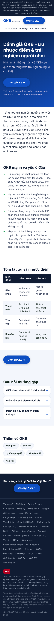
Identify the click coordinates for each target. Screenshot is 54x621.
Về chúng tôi (9, 562)
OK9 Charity (9, 558)
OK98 (30, 553)
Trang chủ (11, 445)
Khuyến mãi (35, 453)
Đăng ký (21, 508)
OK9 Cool (7, 553)
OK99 (39, 549)
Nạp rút (10, 460)
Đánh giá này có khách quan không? (22, 412)
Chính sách (27, 540)
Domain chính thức (28, 526)
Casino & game (35, 504)
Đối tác (15, 531)
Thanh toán (8, 522)
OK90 (39, 553)
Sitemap (29, 549)
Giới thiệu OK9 (26, 28)
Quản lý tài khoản (25, 522)
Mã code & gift (25, 517)
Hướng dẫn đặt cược (28, 513)
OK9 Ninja (20, 553)
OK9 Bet (22, 558)
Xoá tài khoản (10, 28)
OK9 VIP (44, 526)
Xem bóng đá (28, 531)
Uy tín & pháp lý (14, 453)
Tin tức (6, 540)
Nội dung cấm (32, 544)
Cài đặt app (9, 513)
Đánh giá (42, 531)
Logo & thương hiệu (12, 549)
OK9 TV (33, 558)
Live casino (40, 28)
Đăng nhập (33, 508)
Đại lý (6, 531)
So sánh (27, 445)
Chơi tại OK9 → (34, 21)
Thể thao (20, 504)
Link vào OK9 (9, 526)
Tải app (45, 508)
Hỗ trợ (16, 540)
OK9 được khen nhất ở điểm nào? (25, 390)
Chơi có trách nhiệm (13, 544)
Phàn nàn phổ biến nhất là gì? (23, 400)
